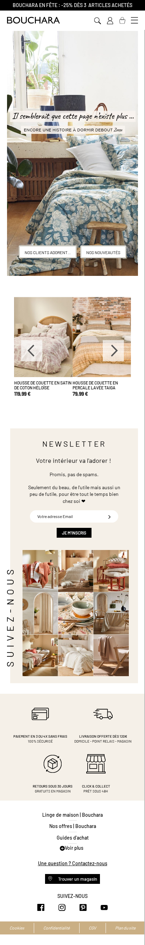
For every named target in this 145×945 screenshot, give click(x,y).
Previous (31, 350)
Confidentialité (56, 927)
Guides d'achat (73, 838)
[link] (109, 21)
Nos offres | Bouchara (72, 826)
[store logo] (33, 20)
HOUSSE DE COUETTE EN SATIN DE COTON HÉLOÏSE (42, 385)
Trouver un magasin (77, 879)
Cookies (17, 927)
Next (113, 350)
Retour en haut (132, 925)
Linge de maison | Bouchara (72, 815)
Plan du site (125, 927)
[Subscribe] (109, 516)
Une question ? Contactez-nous (72, 863)
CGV (92, 927)
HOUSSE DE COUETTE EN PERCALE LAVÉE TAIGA (95, 385)
